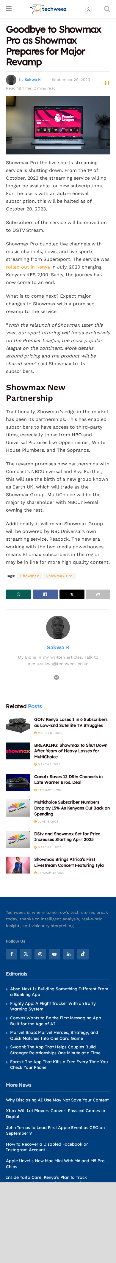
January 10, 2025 (51, 872)
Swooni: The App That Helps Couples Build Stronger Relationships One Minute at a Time (55, 1050)
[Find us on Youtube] (54, 954)
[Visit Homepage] (48, 9)
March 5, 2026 (48, 764)
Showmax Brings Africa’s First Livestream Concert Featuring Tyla (69, 862)
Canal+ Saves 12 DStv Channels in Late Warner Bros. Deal (68, 779)
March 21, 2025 (49, 847)
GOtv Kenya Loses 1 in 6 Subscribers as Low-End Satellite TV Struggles (71, 722)
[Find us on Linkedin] (68, 954)
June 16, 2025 (47, 821)
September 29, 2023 (71, 79)
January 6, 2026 (50, 790)
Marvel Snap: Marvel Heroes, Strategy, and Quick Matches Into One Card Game (54, 1035)
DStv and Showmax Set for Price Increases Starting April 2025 (67, 836)
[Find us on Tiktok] (83, 954)
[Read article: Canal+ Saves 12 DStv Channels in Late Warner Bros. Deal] (18, 782)
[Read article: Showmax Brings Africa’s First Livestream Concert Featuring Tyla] (18, 865)
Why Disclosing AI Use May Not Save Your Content (57, 1100)
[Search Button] (107, 9)
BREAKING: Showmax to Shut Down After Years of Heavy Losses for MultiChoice (70, 751)
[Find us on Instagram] (40, 954)
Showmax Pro (59, 576)
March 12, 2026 (49, 733)
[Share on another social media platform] (98, 594)
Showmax (29, 576)
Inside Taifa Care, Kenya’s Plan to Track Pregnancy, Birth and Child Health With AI (48, 1180)
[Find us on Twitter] (26, 954)
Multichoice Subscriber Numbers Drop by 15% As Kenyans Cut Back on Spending (72, 807)
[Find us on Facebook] (11, 954)
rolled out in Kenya (28, 267)
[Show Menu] (9, 9)
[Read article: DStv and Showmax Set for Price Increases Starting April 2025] (18, 839)
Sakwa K (33, 79)
